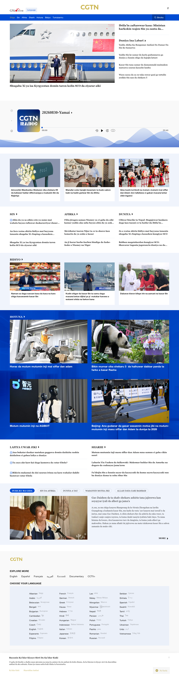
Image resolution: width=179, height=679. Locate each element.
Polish (95, 620)
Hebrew (66, 611)
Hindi (64, 616)
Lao (94, 593)
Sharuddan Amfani (31, 670)
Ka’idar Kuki (14, 670)
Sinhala (126, 598)
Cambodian (36, 616)
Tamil (125, 611)
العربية (50, 576)
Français (38, 576)
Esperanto (38, 633)
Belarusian (39, 602)
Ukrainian (129, 624)
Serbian (127, 593)
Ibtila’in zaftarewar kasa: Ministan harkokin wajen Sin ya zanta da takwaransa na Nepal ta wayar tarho (143, 27)
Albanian (36, 593)
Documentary (76, 576)
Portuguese (99, 624)
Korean (66, 638)
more (162, 538)
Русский (61, 576)
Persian (96, 616)
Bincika (160, 17)
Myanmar (100, 607)
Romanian (98, 633)
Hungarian (67, 620)
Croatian (37, 620)
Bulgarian (38, 611)
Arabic (35, 598)
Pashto (95, 629)
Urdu (124, 629)
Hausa (65, 607)
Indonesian (71, 624)
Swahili (127, 607)
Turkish (126, 620)
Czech (35, 624)
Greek (66, 602)
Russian (97, 638)
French (66, 593)
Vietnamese (130, 633)
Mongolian (98, 602)
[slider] (42, 127)
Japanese (67, 633)
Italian (65, 629)
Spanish (127, 602)
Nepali (95, 611)
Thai (124, 616)
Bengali (35, 607)
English (13, 576)
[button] (39, 80)
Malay (99, 598)
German (66, 598)
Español (25, 576)
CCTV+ (91, 576)
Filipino (36, 638)
